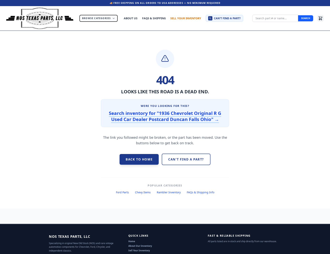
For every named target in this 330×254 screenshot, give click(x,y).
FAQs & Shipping (154, 18)
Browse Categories (96, 18)
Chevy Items (143, 192)
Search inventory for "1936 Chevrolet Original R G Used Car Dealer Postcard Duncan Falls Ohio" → (165, 116)
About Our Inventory (140, 246)
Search (305, 18)
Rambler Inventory (169, 192)
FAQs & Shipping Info (200, 192)
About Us (131, 18)
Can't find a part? (227, 18)
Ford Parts (122, 192)
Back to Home (139, 159)
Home (131, 241)
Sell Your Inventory (185, 18)
